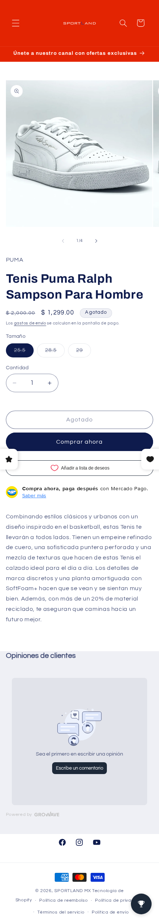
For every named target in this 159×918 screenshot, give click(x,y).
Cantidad (17, 367)
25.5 (24, 352)
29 (83, 352)
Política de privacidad (119, 900)
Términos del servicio (60, 912)
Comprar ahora (79, 442)
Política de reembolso (63, 900)
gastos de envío (30, 323)
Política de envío (110, 912)
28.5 (55, 352)
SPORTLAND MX (72, 891)
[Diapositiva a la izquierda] (63, 241)
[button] (15, 22)
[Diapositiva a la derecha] (96, 241)
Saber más (34, 495)
